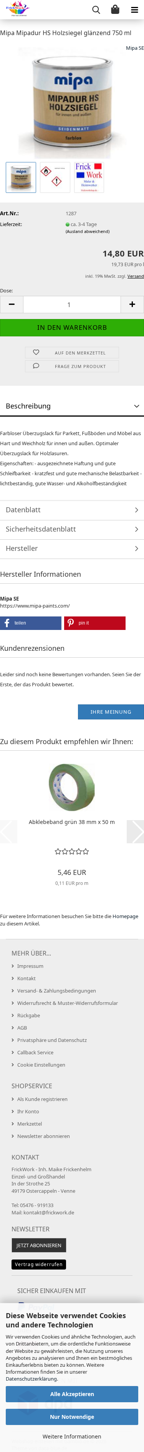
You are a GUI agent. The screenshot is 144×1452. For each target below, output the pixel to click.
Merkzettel (29, 1123)
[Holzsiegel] (72, 101)
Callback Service (35, 1052)
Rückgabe (28, 1015)
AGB (22, 1027)
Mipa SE (135, 47)
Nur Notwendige (72, 1416)
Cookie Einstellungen (41, 1064)
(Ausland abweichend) (87, 231)
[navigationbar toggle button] (134, 9)
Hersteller (22, 548)
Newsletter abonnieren (43, 1136)
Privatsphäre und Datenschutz (52, 1040)
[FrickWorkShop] (15, 9)
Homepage (125, 916)
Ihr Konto (28, 1111)
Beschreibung (28, 405)
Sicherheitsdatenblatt (41, 529)
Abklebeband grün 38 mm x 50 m (72, 822)
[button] (11, 304)
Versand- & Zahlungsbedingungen (56, 990)
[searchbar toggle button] (96, 9)
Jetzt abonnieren (39, 1245)
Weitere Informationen (72, 1436)
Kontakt (26, 978)
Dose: (6, 290)
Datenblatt (23, 509)
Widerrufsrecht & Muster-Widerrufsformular (67, 1003)
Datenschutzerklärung (31, 1378)
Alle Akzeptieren (72, 1394)
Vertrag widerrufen (39, 1264)
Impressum (30, 965)
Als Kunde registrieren (42, 1099)
